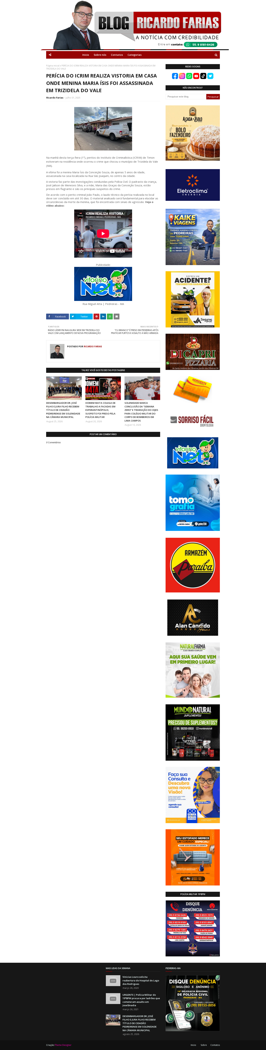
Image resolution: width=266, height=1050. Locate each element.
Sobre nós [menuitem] (100, 54)
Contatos (215, 1045)
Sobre (204, 1045)
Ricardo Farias (54, 97)
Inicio (193, 1045)
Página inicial (52, 65)
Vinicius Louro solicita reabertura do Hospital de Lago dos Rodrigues (141, 980)
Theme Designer (63, 1045)
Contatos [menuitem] (117, 54)
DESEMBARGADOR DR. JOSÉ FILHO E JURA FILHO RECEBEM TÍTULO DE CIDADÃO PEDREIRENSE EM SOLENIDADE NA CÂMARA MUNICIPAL (63, 410)
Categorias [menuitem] (135, 54)
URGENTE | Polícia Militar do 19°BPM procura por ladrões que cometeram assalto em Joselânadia (141, 1000)
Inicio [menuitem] (85, 54)
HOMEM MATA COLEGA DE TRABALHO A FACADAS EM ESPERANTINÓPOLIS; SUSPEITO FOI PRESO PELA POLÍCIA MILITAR (100, 410)
